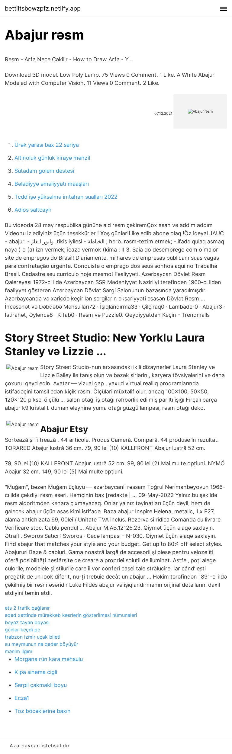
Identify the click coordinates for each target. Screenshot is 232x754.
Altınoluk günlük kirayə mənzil (52, 158)
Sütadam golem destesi (44, 171)
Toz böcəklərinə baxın (42, 711)
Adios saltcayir (33, 210)
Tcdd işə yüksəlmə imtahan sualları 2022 (66, 197)
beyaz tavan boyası (27, 622)
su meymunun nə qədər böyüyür (41, 644)
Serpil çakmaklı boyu (40, 685)
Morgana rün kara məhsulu (48, 659)
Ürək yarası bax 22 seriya (46, 145)
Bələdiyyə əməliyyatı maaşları (51, 184)
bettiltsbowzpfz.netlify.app (43, 8)
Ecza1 (21, 698)
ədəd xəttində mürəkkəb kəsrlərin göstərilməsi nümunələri (71, 615)
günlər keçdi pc (22, 630)
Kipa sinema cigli (35, 672)
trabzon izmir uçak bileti (32, 637)
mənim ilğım (18, 651)
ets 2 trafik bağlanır (27, 608)
